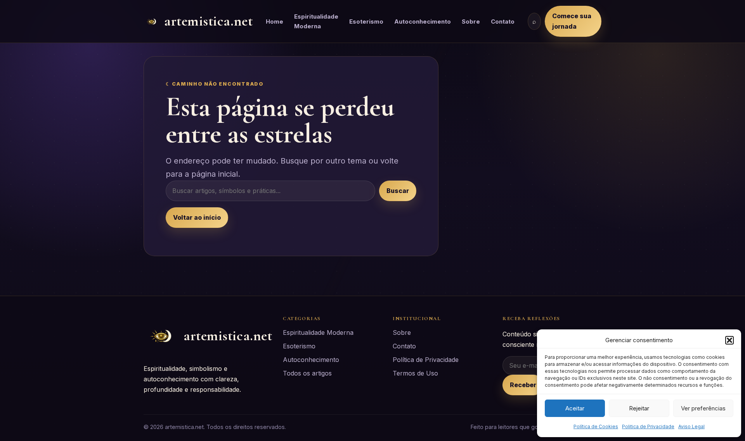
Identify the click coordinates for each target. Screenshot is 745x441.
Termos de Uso (415, 373)
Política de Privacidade (426, 359)
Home (274, 21)
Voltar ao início (197, 217)
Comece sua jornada (571, 21)
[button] (729, 340)
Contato (503, 21)
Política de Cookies (595, 426)
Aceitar (574, 408)
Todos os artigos (307, 373)
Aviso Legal (691, 426)
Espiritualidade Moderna (316, 21)
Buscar (397, 191)
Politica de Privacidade (648, 426)
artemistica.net (208, 21)
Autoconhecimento (422, 21)
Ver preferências (703, 408)
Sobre (471, 21)
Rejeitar (639, 408)
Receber (523, 385)
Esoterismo (366, 21)
